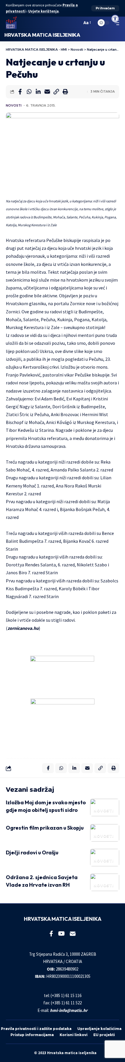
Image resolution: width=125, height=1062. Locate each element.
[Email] (47, 91)
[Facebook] (51, 934)
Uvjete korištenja (43, 11)
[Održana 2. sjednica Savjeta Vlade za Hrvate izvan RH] (104, 882)
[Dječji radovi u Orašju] (104, 857)
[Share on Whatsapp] (29, 91)
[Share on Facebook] (20, 91)
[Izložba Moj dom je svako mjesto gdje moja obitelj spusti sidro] (104, 807)
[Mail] (72, 934)
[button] (105, 8)
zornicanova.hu (23, 628)
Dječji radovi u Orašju (32, 852)
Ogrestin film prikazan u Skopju (45, 827)
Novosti (14, 105)
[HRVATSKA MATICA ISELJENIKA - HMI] (11, 23)
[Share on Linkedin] (38, 91)
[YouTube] (61, 934)
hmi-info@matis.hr (69, 1010)
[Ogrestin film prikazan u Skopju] (104, 833)
